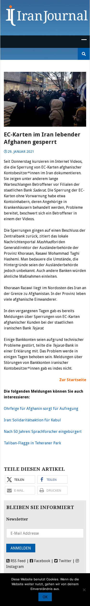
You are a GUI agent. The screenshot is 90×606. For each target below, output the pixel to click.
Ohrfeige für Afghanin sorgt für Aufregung (41, 408)
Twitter (65, 561)
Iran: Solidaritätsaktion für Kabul (32, 420)
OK (45, 597)
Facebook (41, 561)
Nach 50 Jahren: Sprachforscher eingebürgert (43, 431)
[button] (20, 479)
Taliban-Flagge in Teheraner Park (32, 443)
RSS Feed (18, 561)
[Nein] (84, 589)
